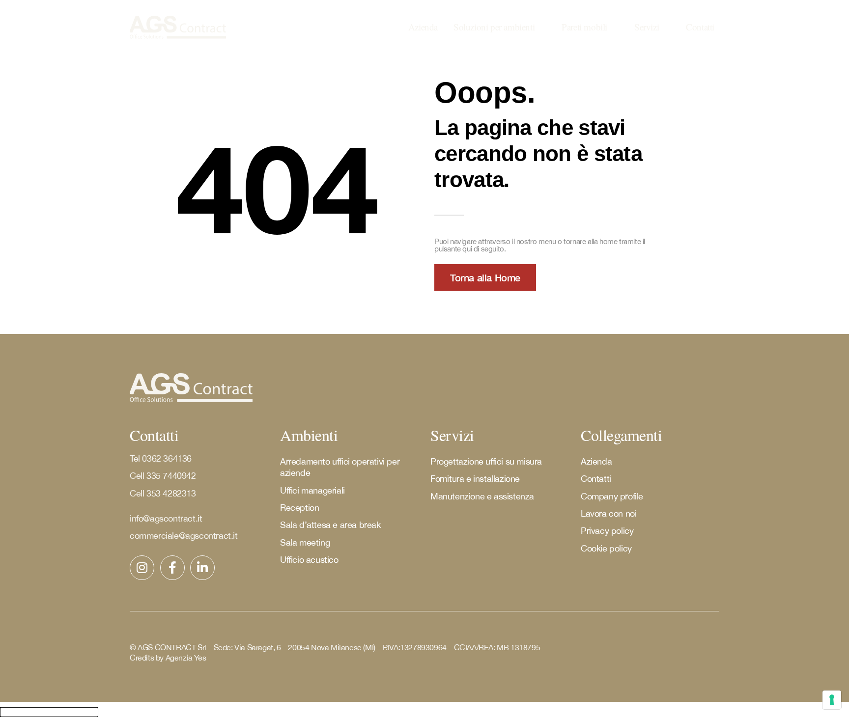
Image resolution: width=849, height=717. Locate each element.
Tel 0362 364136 (161, 458)
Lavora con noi (608, 513)
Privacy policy (607, 530)
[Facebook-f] (172, 567)
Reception (299, 507)
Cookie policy (606, 548)
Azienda (596, 461)
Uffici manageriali (312, 490)
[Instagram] (142, 567)
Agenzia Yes (186, 657)
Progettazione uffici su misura (486, 461)
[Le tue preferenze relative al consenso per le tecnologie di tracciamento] (831, 699)
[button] (500, 27)
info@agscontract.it (166, 518)
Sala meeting (305, 542)
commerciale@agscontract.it (184, 535)
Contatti (596, 478)
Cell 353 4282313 (163, 493)
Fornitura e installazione (475, 478)
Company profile (612, 496)
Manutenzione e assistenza (482, 496)
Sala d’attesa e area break (330, 525)
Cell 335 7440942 (164, 475)
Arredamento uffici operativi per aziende (339, 467)
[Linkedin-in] (202, 567)
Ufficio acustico (309, 559)
